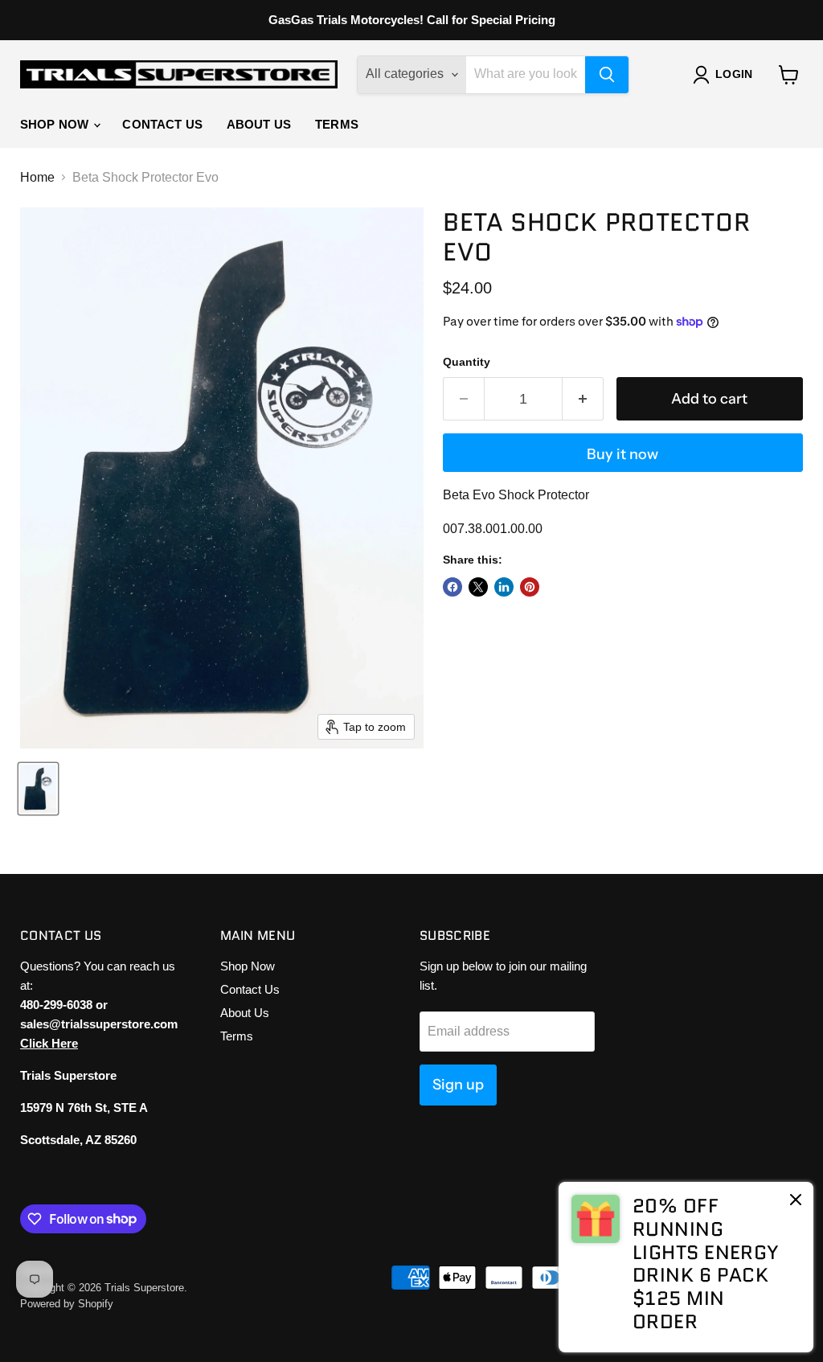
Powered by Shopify (66, 1304)
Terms (336, 124)
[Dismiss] (796, 1201)
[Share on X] (478, 587)
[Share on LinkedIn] (504, 587)
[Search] (607, 74)
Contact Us (162, 124)
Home (37, 177)
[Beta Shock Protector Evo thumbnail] (38, 788)
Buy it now (622, 454)
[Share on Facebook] (452, 587)
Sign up (458, 1084)
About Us (259, 124)
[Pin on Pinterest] (529, 587)
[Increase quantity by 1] (583, 399)
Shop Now (56, 124)
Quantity (466, 361)
